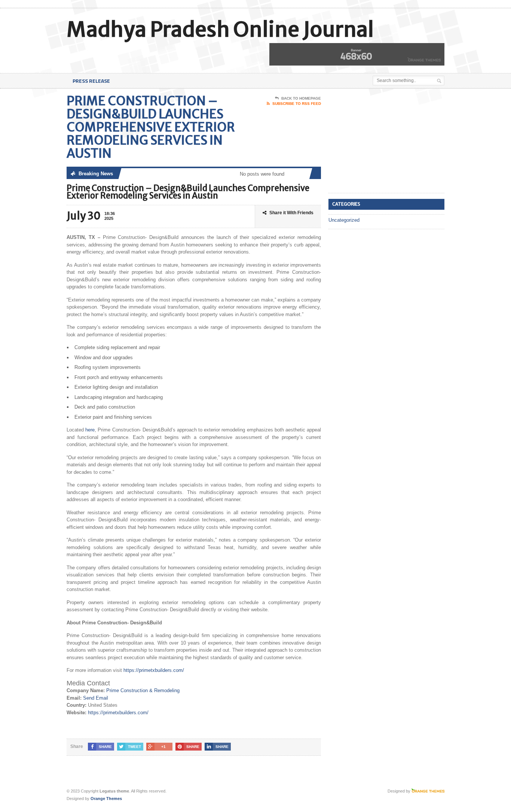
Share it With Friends (291, 212)
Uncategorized (343, 220)
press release (91, 81)
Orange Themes (106, 798)
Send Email (95, 698)
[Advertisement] (384, 141)
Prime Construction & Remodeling (143, 690)
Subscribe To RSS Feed (296, 103)
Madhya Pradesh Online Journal (220, 29)
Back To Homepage (301, 98)
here (90, 430)
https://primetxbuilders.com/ (153, 670)
